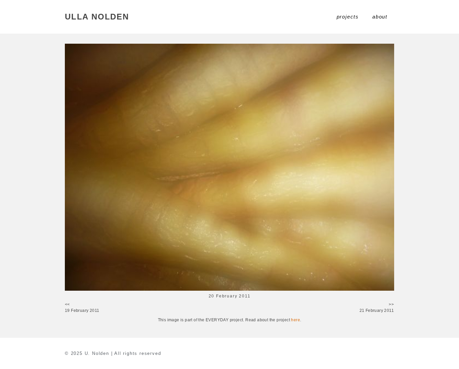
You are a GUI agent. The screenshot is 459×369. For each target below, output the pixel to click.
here (295, 320)
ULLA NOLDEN (97, 16)
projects (348, 16)
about (379, 16)
